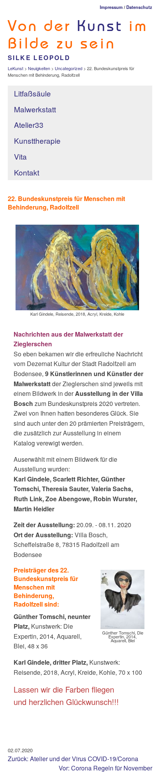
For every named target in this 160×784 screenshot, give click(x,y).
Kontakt (26, 172)
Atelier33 (28, 124)
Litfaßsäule (32, 93)
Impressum (111, 7)
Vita (20, 156)
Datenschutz (139, 7)
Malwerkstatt (35, 109)
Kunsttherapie (38, 140)
